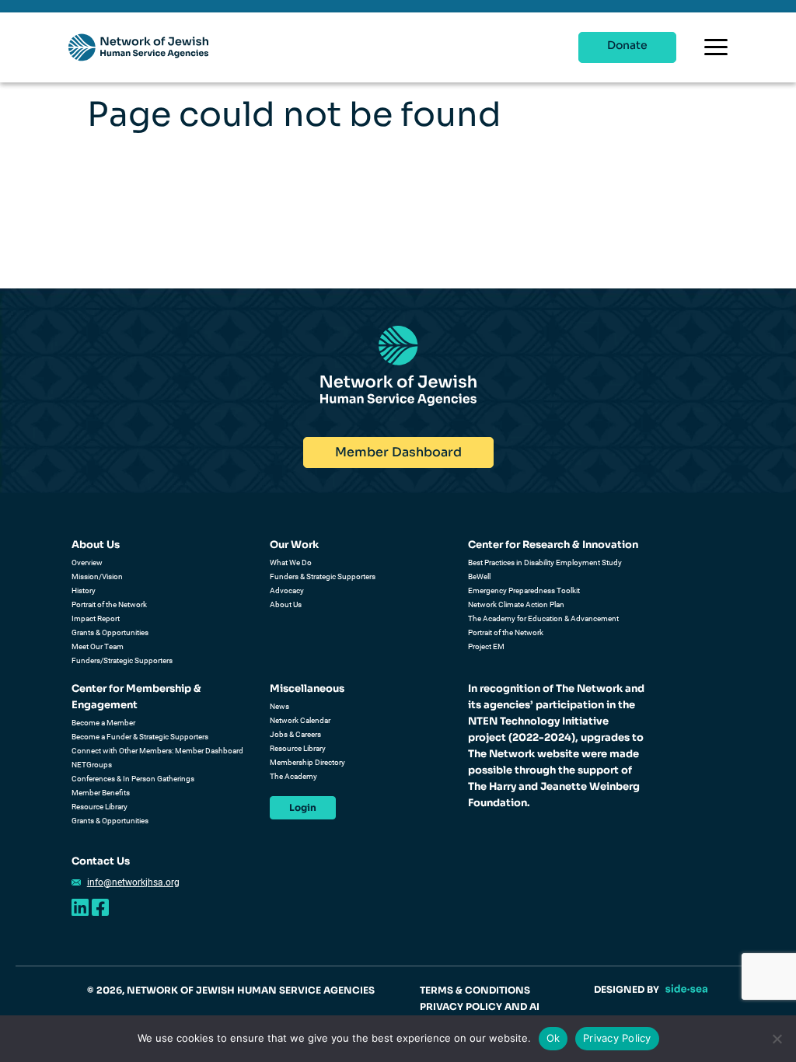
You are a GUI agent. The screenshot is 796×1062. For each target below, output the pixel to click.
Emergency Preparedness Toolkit (524, 590)
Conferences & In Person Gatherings (133, 778)
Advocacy (287, 590)
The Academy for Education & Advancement (543, 618)
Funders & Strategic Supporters (322, 576)
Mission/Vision (97, 576)
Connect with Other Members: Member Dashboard (157, 750)
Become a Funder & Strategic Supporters (140, 736)
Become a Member (103, 722)
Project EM (486, 646)
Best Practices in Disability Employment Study (545, 562)
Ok (553, 1038)
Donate (627, 45)
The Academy (293, 776)
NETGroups (92, 764)
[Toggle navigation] (716, 47)
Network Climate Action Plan (516, 604)
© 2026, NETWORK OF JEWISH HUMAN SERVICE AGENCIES (231, 990)
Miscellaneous (307, 688)
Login (302, 807)
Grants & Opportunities (110, 632)
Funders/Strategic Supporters (122, 660)
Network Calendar (300, 720)
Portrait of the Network (109, 604)
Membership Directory (307, 762)
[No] (776, 1038)
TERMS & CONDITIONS (475, 990)
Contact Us (101, 861)
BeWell (479, 576)
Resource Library (99, 806)
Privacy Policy (617, 1038)
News (279, 706)
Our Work (294, 544)
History (84, 590)
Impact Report (96, 618)
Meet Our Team (98, 646)
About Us (96, 544)
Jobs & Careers (295, 734)
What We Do (291, 562)
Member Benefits (101, 792)
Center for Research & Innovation (553, 544)
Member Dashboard (398, 452)
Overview (87, 562)
